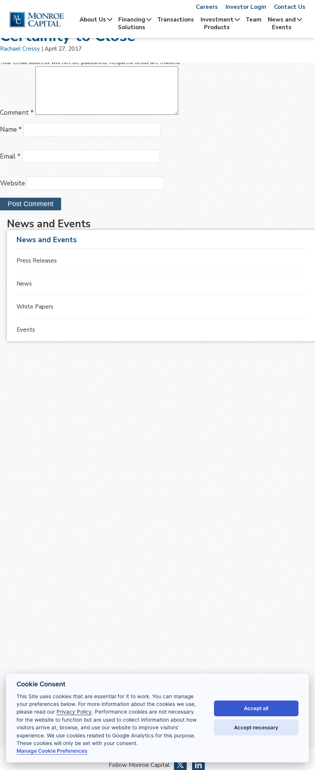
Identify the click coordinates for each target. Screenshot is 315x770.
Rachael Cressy (20, 49)
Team (253, 19)
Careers (207, 7)
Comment (17, 112)
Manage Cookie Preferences (52, 751)
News (24, 284)
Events (26, 330)
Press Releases (37, 260)
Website (12, 183)
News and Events (282, 23)
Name (11, 129)
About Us (93, 19)
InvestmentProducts (217, 23)
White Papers (35, 307)
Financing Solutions (131, 23)
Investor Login (245, 7)
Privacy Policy (74, 712)
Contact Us (289, 7)
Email (10, 156)
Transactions (175, 19)
